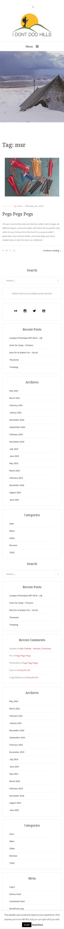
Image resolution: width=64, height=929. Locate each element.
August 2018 (15, 492)
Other (12, 538)
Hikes (12, 530)
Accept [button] (27, 924)
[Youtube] (44, 311)
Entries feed (15, 894)
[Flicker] (16, 311)
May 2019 (13, 463)
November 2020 (16, 419)
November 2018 (16, 485)
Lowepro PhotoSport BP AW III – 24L (25, 338)
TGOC (12, 552)
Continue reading (52, 250)
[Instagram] (25, 311)
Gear (11, 523)
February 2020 (16, 434)
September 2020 (17, 427)
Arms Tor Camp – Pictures (21, 345)
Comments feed (17, 901)
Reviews (13, 545)
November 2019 (16, 441)
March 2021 (14, 398)
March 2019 (14, 470)
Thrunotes (14, 359)
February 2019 (16, 477)
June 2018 (14, 499)
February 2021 (16, 405)
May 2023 (13, 390)
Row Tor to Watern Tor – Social (23, 352)
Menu (29, 46)
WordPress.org (16, 908)
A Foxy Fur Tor (23, 670)
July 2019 (13, 449)
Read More (37, 924)
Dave (19, 206)
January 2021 (15, 412)
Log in (12, 886)
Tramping (13, 367)
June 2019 (14, 456)
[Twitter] (35, 311)
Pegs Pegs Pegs (17, 214)
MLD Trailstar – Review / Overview (35, 648)
